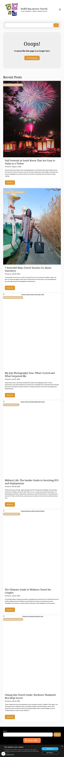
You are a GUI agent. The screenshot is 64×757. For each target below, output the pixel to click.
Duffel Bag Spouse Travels (34, 8)
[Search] (56, 25)
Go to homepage (32, 58)
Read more (10, 182)
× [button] (62, 746)
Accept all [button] (50, 748)
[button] (22, 755)
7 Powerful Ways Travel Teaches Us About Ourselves (28, 269)
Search (5, 731)
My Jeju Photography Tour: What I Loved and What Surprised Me (30, 374)
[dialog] (32, 751)
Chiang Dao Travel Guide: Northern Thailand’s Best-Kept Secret (30, 696)
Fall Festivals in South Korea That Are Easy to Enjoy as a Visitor (30, 162)
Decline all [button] (50, 752)
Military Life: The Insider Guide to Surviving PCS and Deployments (31, 482)
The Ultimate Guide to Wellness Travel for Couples (28, 591)
